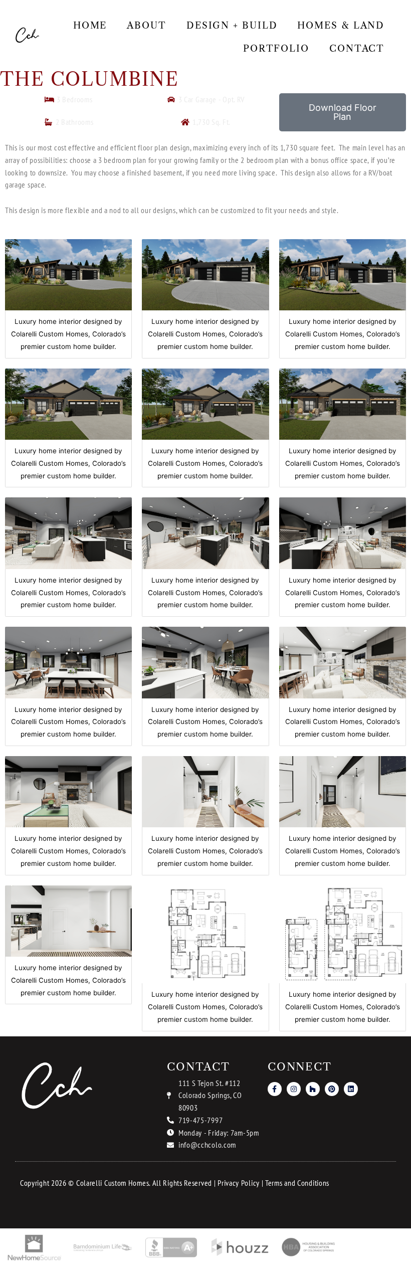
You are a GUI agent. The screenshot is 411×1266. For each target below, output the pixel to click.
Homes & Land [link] (340, 25)
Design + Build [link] (232, 25)
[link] (27, 35)
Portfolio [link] (276, 48)
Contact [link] (356, 48)
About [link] (146, 25)
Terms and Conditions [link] (297, 1183)
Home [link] (90, 25)
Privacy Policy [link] (239, 1183)
